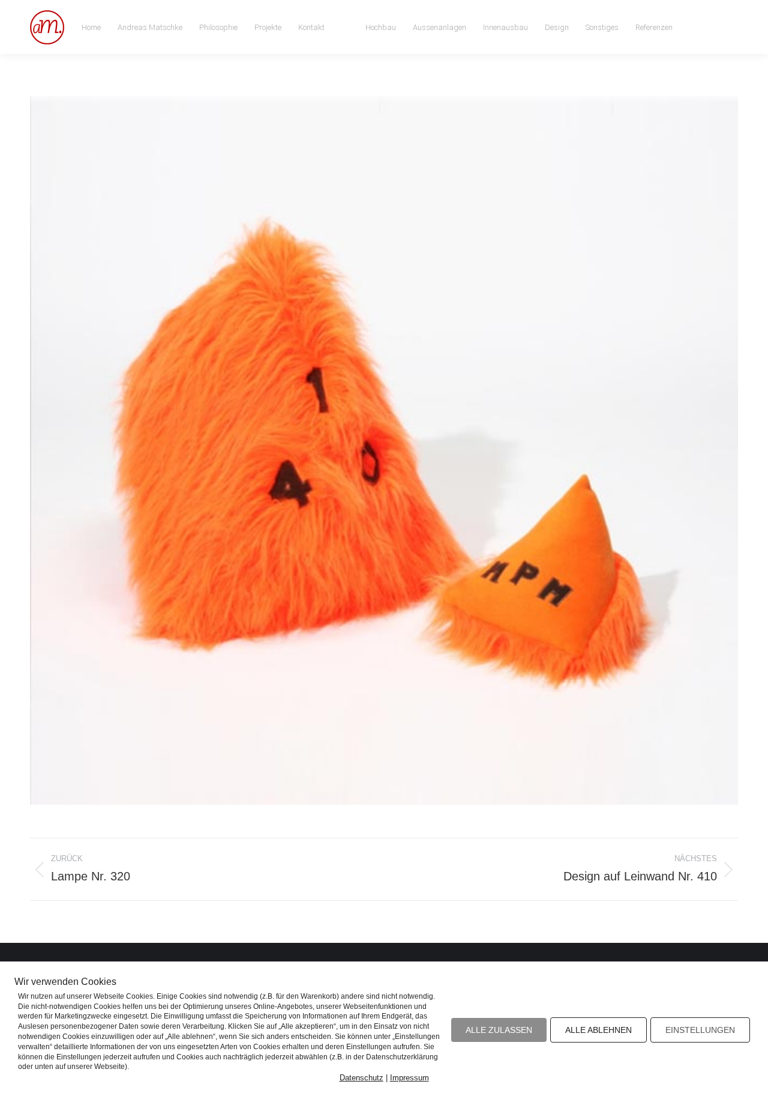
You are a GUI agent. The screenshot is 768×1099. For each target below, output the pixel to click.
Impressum (409, 1077)
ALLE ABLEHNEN (598, 1030)
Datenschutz (361, 1077)
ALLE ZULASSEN (499, 1030)
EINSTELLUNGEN (700, 1030)
